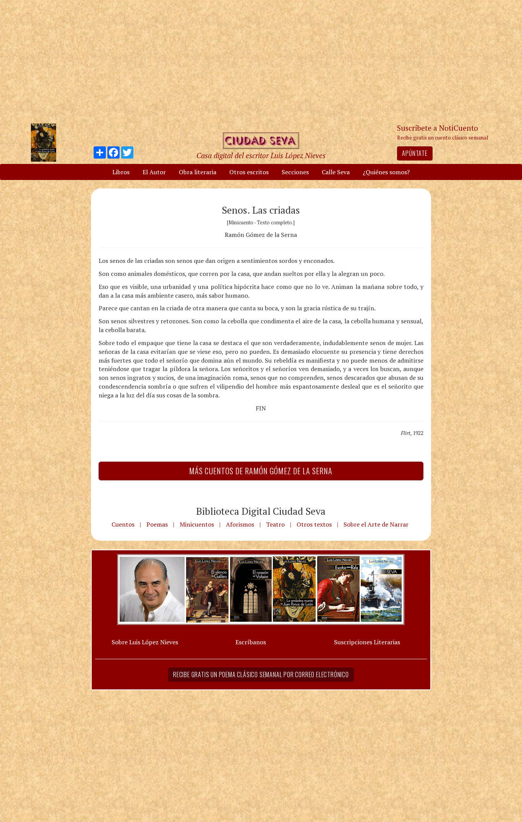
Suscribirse (221, 469)
